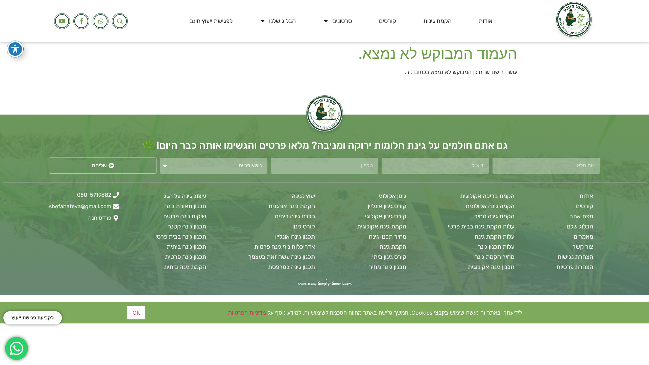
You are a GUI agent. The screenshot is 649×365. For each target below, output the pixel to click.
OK (136, 312)
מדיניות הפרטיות (247, 312)
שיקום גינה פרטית (184, 216)
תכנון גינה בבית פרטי (180, 236)
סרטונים (342, 21)
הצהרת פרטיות (574, 267)
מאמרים (583, 236)
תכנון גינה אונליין (295, 236)
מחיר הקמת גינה (494, 257)
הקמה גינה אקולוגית (489, 206)
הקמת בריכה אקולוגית (487, 196)
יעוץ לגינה (303, 196)
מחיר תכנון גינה (387, 236)
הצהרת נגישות (575, 257)
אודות (485, 21)
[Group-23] (81, 21)
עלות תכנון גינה (495, 246)
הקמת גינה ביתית (185, 267)
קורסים (387, 21)
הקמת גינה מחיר (494, 216)
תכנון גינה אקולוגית (491, 267)
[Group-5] (101, 21)
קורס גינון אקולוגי (385, 216)
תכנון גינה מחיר (387, 267)
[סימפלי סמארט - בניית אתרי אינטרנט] (324, 283)
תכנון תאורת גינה (185, 206)
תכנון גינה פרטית (185, 257)
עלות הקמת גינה (494, 236)
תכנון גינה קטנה (186, 226)
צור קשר (582, 246)
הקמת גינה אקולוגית (381, 226)
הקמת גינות (437, 21)
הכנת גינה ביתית (294, 216)
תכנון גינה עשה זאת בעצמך (281, 257)
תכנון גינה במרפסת (291, 267)
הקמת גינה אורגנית (291, 206)
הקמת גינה (393, 246)
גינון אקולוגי (392, 196)
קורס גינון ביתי (389, 257)
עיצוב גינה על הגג (185, 196)
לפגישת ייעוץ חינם (211, 21)
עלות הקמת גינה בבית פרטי (481, 226)
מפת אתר (581, 216)
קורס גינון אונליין (387, 206)
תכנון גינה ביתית (186, 246)
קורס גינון (303, 226)
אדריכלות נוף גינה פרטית (284, 246)
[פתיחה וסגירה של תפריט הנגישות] (15, 49)
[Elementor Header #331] (62, 21)
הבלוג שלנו (282, 21)
